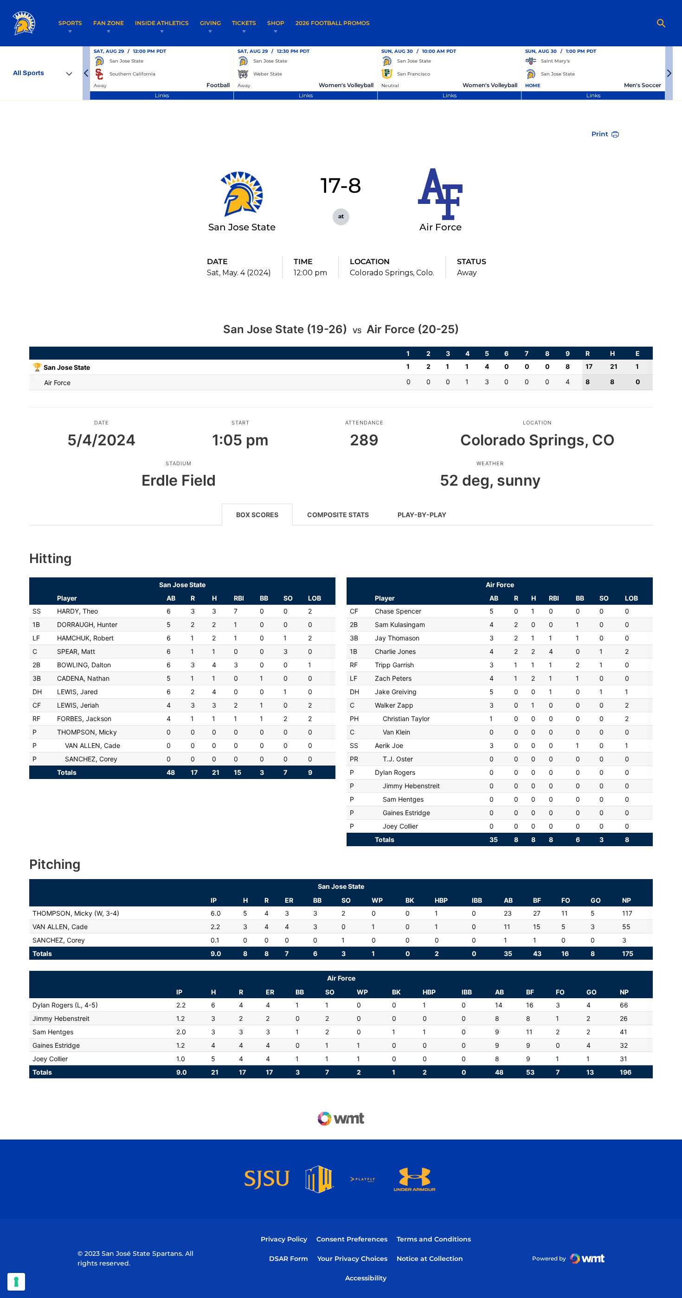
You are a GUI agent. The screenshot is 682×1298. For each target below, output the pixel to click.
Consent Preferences (351, 1239)
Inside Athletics (162, 22)
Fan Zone (108, 22)
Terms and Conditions (434, 1239)
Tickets (244, 22)
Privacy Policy (284, 1239)
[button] (86, 73)
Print (600, 134)
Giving (210, 22)
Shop (275, 22)
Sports (70, 22)
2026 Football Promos (333, 22)
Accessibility (365, 1277)
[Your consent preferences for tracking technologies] (16, 1282)
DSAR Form (288, 1258)
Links (162, 95)
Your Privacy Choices (352, 1258)
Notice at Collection (430, 1258)
